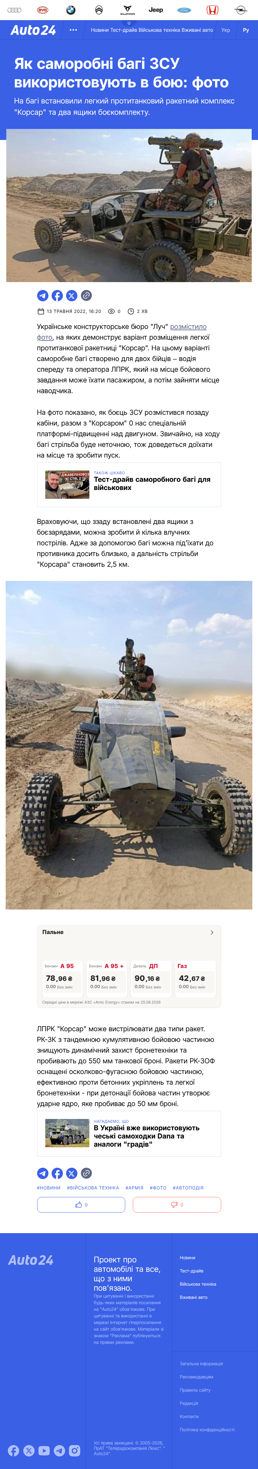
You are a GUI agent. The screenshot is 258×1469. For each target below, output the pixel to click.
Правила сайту (195, 1390)
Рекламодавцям (197, 1377)
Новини (100, 30)
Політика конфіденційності (207, 1430)
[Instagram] (74, 1450)
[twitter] (71, 295)
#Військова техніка (93, 1188)
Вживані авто (197, 30)
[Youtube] (44, 1450)
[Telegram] (59, 1450)
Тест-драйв (123, 30)
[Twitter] (29, 1450)
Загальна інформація (201, 1363)
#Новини (49, 1188)
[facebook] (57, 295)
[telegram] (42, 295)
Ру (246, 30)
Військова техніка (159, 30)
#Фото (158, 1188)
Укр (226, 30)
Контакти (189, 1416)
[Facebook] (13, 1450)
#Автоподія (188, 1188)
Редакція (189, 1403)
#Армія (134, 1188)
